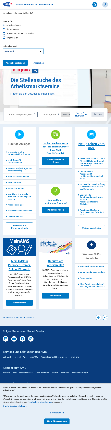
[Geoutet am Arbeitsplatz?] (55, 247)
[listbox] (23, 51)
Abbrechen (39, 63)
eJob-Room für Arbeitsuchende (15, 161)
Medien (55, 373)
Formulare (74, 357)
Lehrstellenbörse (16, 216)
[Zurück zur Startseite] (8, 4)
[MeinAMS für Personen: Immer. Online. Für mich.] (19, 247)
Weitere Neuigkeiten (91, 228)
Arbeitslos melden (16, 188)
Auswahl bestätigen (15, 63)
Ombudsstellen (42, 373)
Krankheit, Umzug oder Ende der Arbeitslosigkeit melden (19, 196)
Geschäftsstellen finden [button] (55, 161)
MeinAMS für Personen (18, 176)
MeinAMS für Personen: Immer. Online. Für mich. (19, 265)
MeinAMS (33, 357)
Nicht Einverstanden (57, 421)
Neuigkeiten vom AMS (91, 146)
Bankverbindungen (80, 373)
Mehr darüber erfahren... (16, 406)
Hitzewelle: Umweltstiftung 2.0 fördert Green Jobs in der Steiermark (92, 186)
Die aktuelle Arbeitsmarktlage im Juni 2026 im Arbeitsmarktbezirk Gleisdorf (91, 199)
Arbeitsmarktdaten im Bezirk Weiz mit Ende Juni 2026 (92, 212)
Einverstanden (57, 412)
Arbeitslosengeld (16, 205)
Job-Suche (7, 357)
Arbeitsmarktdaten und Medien (20, 33)
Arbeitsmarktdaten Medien (92, 272)
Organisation (12, 38)
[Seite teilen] (105, 317)
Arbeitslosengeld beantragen (54, 357)
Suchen (98, 114)
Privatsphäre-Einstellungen (40, 402)
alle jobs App (21, 357)
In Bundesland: (10, 46)
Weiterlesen (55, 295)
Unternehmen (13, 29)
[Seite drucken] (98, 317)
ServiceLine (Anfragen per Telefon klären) (20, 169)
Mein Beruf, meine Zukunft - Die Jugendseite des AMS (92, 285)
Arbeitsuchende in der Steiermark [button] (33, 4)
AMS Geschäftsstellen (23, 373)
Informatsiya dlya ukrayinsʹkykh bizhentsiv (19, 153)
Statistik (65, 373)
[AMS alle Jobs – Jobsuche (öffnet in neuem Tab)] (24, 69)
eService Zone (14, 182)
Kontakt (6, 373)
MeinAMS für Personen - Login (19, 227)
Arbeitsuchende (14, 25)
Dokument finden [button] (55, 210)
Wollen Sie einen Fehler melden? (18, 317)
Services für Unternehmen (92, 266)
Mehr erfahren (19, 302)
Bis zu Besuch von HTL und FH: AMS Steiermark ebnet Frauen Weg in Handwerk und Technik (92, 162)
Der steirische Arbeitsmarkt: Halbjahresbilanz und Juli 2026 (91, 175)
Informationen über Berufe (20, 211)
